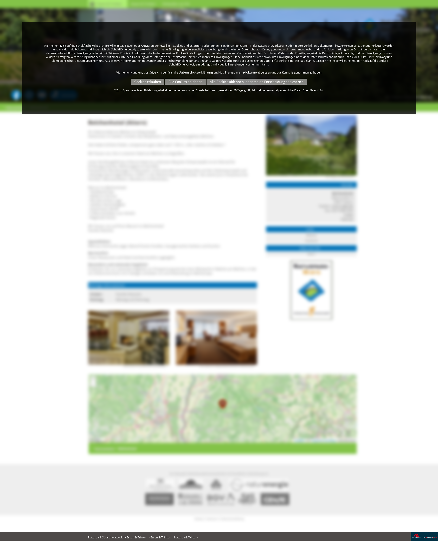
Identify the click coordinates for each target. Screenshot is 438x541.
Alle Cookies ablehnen (185, 82)
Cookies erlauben (147, 82)
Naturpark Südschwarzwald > (107, 537)
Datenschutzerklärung (196, 72)
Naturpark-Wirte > (186, 537)
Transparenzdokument (242, 72)
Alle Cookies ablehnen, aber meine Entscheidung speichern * (257, 82)
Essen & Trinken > (138, 537)
